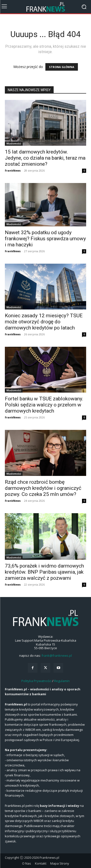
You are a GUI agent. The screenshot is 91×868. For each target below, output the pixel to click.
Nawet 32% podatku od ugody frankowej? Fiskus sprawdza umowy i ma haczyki (45, 239)
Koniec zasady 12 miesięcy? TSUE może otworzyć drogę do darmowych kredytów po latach (44, 322)
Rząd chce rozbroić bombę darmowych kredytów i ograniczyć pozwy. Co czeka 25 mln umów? (43, 488)
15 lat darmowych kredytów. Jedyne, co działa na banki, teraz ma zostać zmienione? (45, 158)
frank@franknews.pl (56, 655)
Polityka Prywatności (36, 681)
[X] (45, 668)
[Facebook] (32, 668)
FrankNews (13, 170)
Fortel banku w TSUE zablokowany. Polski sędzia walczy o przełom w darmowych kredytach (44, 405)
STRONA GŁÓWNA (61, 67)
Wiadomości (13, 143)
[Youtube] (58, 668)
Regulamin (62, 681)
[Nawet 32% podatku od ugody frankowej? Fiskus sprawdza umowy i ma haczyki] (45, 204)
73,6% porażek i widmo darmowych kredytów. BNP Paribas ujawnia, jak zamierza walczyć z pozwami (44, 572)
